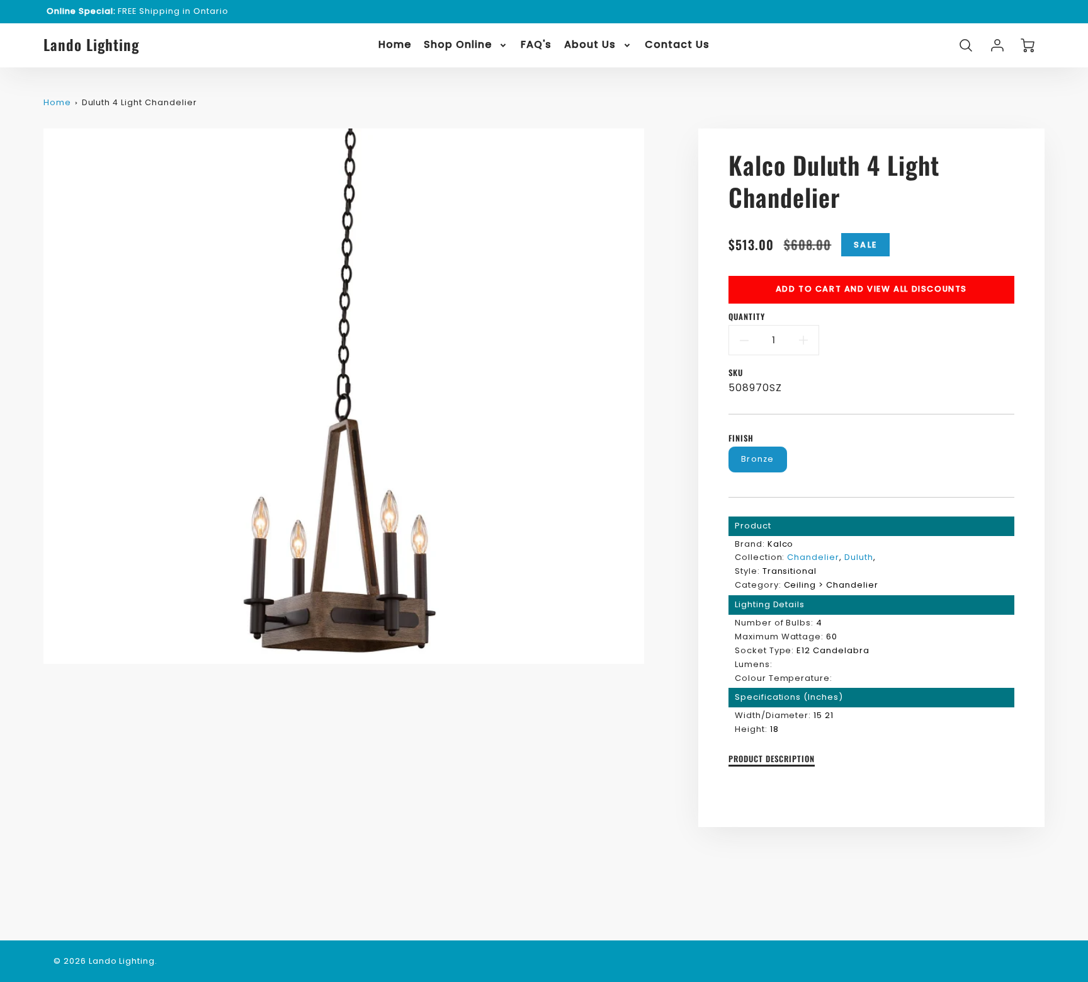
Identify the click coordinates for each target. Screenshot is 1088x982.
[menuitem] (394, 45)
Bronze (757, 459)
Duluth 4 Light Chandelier (139, 102)
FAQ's (536, 45)
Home (394, 45)
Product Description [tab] (771, 759)
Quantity (746, 317)
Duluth (858, 557)
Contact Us (677, 45)
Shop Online (458, 45)
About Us (590, 45)
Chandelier (813, 557)
